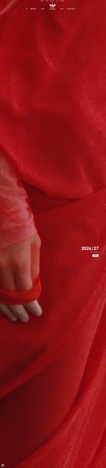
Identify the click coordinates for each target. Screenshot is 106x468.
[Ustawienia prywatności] (2, 465)
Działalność (71, 9)
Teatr (61, 9)
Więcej (96, 259)
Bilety (42, 9)
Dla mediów (61, 0)
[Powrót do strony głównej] (52, 6)
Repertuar (33, 9)
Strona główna (26, 9)
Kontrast (42, 1)
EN (44, 0)
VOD (57, 0)
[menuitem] (26, 9)
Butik (47, 0)
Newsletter (52, 0)
